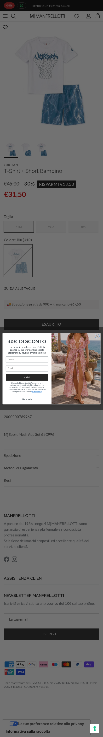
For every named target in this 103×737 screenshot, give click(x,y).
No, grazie (27, 398)
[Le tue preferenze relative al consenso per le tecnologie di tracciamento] (94, 728)
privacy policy (36, 391)
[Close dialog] (97, 336)
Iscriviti (27, 377)
